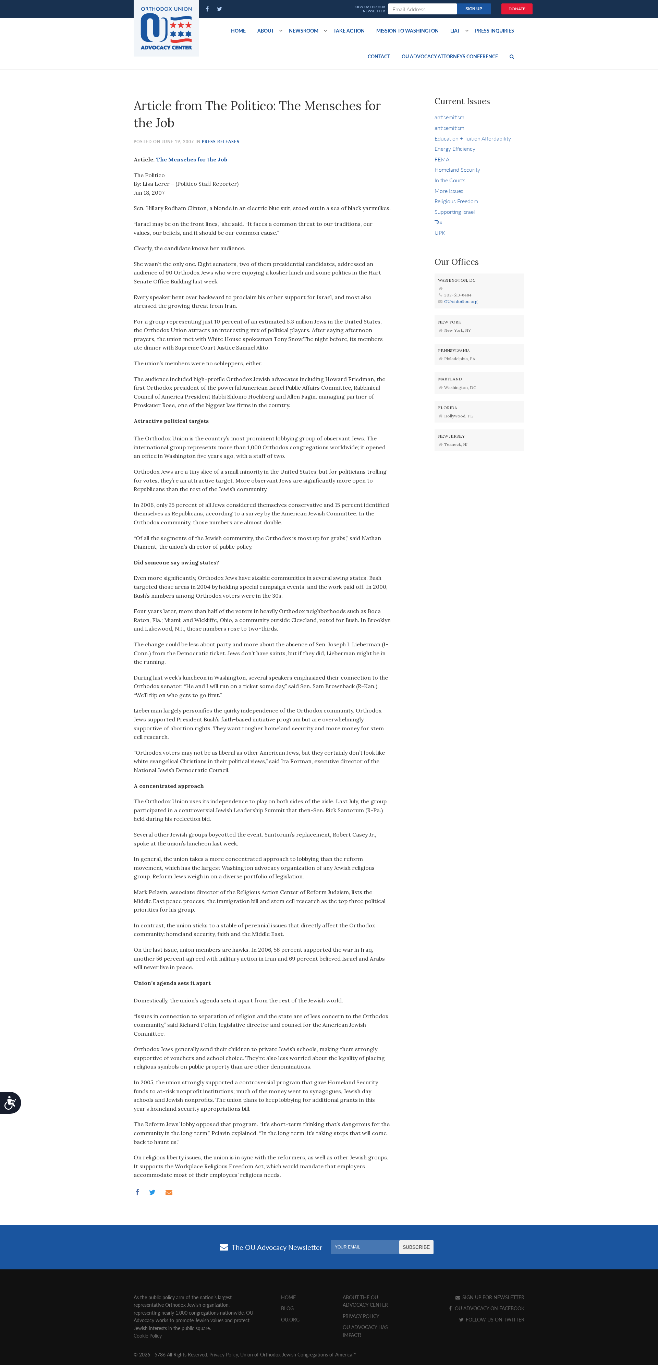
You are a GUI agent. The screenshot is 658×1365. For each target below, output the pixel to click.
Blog (287, 1308)
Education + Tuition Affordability (473, 138)
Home (238, 30)
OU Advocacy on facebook (488, 1308)
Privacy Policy (361, 1316)
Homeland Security (457, 169)
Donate (517, 9)
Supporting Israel (455, 212)
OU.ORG (290, 1319)
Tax (438, 222)
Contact (379, 56)
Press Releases (221, 142)
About (265, 30)
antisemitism (449, 117)
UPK (440, 232)
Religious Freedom (456, 201)
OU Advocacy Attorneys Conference (450, 56)
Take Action (349, 30)
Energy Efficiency (455, 149)
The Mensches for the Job (191, 159)
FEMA (442, 159)
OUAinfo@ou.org (461, 301)
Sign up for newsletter (492, 1297)
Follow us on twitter (494, 1319)
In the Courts (450, 180)
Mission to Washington (407, 30)
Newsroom (303, 30)
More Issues (449, 191)
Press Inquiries (494, 30)
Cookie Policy (148, 1335)
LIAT (455, 30)
